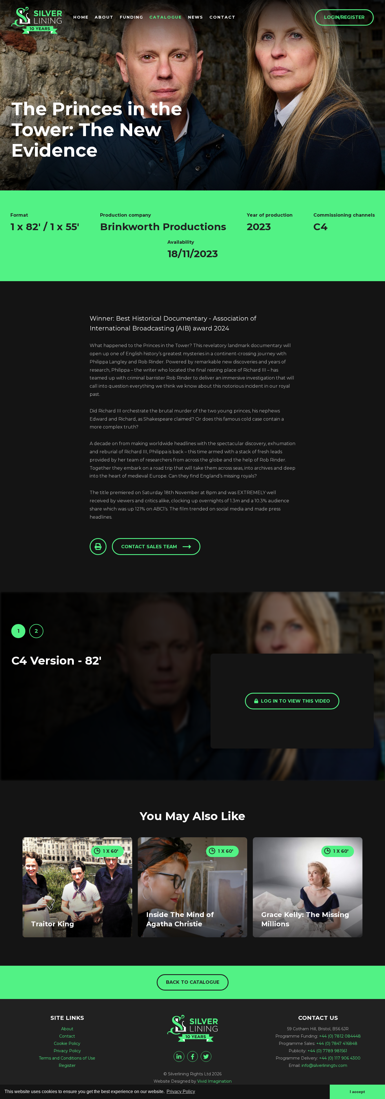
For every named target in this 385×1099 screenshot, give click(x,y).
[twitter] (206, 1056)
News (195, 17)
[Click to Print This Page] (98, 546)
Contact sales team (149, 546)
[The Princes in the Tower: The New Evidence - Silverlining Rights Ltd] (36, 20)
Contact (222, 17)
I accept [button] (357, 1091)
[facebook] (192, 1056)
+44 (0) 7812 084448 (340, 1036)
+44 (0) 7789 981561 (327, 1050)
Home (80, 17)
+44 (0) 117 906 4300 (339, 1058)
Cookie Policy (67, 1043)
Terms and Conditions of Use (67, 1058)
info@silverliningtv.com (324, 1065)
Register (67, 1065)
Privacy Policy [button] (181, 1091)
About (104, 17)
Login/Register (344, 17)
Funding (131, 17)
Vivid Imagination (214, 1081)
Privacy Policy (67, 1050)
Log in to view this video (295, 701)
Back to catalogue (192, 982)
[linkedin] (179, 1056)
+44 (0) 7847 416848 (336, 1043)
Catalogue (165, 17)
